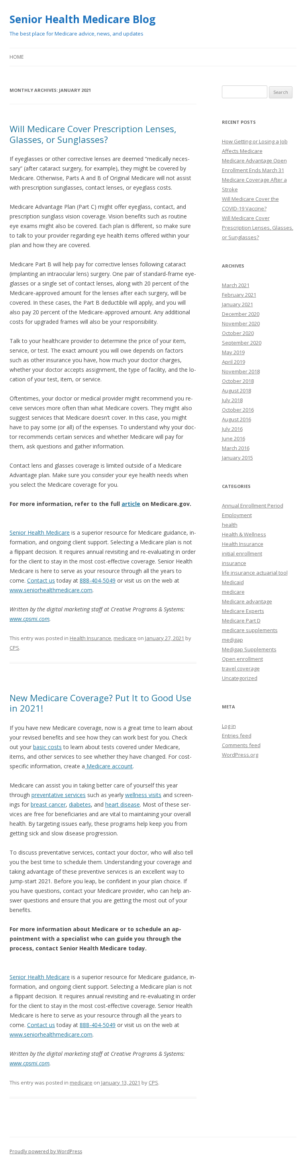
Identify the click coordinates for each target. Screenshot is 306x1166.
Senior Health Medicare (40, 532)
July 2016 (232, 428)
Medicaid (233, 582)
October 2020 (238, 333)
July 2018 (232, 400)
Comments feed (241, 745)
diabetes (80, 804)
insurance (234, 563)
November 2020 (241, 323)
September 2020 (241, 342)
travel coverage (241, 668)
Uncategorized (239, 678)
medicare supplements (250, 630)
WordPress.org (240, 754)
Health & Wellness (244, 534)
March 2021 (235, 285)
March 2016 (235, 448)
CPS (14, 647)
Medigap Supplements (249, 649)
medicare (125, 638)
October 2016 (238, 409)
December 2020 (240, 313)
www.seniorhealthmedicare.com (51, 590)
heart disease (122, 804)
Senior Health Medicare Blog (82, 19)
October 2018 (238, 381)
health (229, 524)
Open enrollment (242, 658)
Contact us (41, 580)
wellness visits (143, 795)
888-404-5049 (98, 580)
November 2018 (241, 371)
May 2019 (233, 352)
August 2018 (236, 390)
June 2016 (233, 438)
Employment (237, 515)
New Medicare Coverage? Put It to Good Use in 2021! (100, 703)
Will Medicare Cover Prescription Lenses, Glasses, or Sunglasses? (93, 134)
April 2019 (233, 361)
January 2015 (237, 457)
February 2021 (239, 294)
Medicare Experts (243, 611)
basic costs (47, 747)
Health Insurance (90, 638)
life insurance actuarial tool (255, 572)
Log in (229, 726)
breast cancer (48, 804)
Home (17, 57)
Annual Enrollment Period (252, 505)
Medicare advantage (247, 601)
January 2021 (237, 304)
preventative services (58, 795)
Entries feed (236, 735)
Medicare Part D (241, 620)
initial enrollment (242, 553)
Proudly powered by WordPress (46, 1151)
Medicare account (109, 766)
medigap (232, 639)
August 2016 (236, 419)
